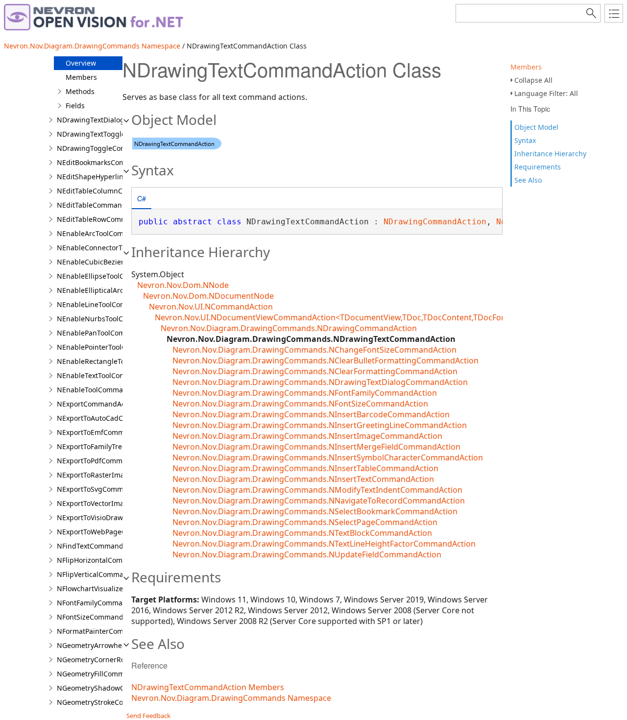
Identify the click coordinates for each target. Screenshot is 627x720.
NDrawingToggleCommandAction (112, 148)
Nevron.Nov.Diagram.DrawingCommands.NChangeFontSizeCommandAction (314, 349)
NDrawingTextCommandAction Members (207, 687)
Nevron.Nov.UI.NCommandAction (211, 306)
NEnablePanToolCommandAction (111, 332)
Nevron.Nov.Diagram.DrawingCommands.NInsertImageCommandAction (307, 436)
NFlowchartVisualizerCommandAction (118, 588)
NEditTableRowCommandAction (109, 219)
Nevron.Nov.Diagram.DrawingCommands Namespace (92, 45)
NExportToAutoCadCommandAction (115, 418)
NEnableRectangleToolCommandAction (121, 361)
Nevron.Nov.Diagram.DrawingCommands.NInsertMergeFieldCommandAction (316, 446)
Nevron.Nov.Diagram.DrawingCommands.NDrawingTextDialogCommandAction (320, 382)
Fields (75, 105)
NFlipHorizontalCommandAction (109, 560)
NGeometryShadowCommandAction (115, 688)
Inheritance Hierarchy (550, 153)
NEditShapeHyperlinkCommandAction (119, 176)
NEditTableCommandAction (102, 205)
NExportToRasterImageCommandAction (122, 475)
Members (526, 67)
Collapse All (533, 80)
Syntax (525, 140)
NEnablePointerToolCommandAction (116, 347)
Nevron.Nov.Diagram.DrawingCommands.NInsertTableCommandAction (305, 468)
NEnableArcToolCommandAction (110, 233)
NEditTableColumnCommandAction (114, 190)
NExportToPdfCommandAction (106, 460)
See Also (528, 180)
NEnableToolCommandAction (104, 389)
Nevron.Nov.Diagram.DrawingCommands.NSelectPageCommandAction (304, 522)
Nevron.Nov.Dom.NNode (183, 285)
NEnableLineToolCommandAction (111, 304)
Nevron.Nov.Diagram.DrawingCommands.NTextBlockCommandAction (302, 533)
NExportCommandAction (97, 403)
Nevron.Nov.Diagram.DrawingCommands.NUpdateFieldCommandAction (306, 554)
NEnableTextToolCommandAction (111, 375)
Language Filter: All (546, 93)
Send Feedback (148, 715)
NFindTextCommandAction (100, 546)
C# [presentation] (141, 198)
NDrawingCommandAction (435, 221)
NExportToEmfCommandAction (107, 432)
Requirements (537, 166)
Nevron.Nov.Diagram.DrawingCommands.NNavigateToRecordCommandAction (318, 500)
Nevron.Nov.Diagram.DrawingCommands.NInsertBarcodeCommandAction (311, 414)
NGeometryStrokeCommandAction (113, 702)
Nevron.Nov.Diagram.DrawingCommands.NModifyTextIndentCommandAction (317, 489)
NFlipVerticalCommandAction (105, 574)
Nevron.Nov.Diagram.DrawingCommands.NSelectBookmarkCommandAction (315, 511)
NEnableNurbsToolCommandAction (115, 318)
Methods (80, 91)
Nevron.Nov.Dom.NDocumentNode (208, 295)
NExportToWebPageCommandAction (116, 531)
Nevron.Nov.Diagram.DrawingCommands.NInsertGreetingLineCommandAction (319, 425)
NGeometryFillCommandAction (107, 673)
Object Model (536, 127)
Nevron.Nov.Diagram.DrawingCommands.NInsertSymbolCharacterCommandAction (327, 457)
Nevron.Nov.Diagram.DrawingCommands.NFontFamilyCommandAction (304, 392)
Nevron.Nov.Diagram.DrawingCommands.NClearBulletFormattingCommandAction (325, 360)
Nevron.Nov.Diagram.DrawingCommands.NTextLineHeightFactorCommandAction (324, 543)
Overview (81, 63)
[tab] (141, 199)
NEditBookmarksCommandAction (111, 162)
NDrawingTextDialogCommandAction (118, 119)
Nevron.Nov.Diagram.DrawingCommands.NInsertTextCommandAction (303, 479)
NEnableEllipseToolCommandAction (115, 276)
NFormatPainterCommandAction (110, 631)
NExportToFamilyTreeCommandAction (118, 446)
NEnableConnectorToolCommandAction (121, 247)
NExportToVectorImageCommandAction (122, 503)
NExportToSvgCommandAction (107, 489)
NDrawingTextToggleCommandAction (118, 134)
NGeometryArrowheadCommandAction (121, 645)
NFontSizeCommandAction (100, 617)
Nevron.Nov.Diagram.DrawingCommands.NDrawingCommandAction (289, 328)
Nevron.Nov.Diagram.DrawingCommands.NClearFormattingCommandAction (315, 371)
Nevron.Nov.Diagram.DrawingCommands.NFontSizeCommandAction (300, 403)
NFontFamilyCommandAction (104, 602)
